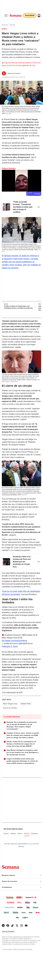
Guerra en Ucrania (10, 708)
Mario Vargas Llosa (10, 704)
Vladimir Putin (26, 704)
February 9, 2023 (10, 646)
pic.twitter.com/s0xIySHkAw (14, 640)
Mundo (12, 25)
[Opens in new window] (7, 925)
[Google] (3, 925)
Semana (5, 25)
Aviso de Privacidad (10, 931)
